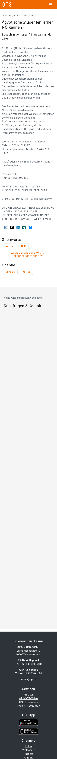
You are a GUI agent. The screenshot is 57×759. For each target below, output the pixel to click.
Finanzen (29, 753)
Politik (28, 746)
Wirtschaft (28, 750)
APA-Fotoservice (28, 702)
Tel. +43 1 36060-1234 (28, 673)
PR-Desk (28, 694)
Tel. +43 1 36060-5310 (28, 664)
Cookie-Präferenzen (28, 706)
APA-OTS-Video (28, 698)
